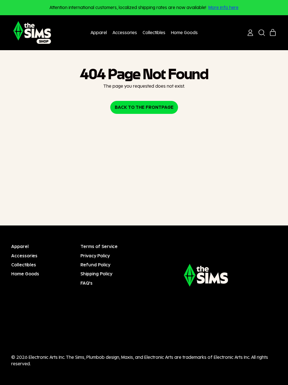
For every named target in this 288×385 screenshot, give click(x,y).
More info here (223, 7)
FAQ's (86, 283)
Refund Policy (95, 265)
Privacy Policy (95, 256)
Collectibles (154, 33)
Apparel (99, 33)
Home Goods (184, 33)
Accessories (124, 33)
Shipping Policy (96, 274)
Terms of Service (99, 246)
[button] (262, 33)
